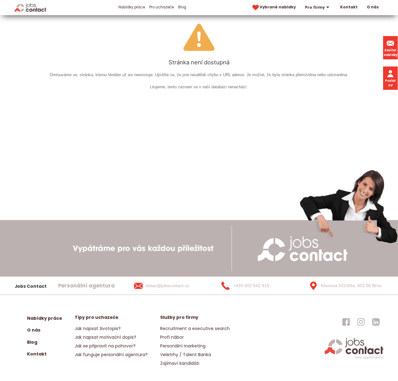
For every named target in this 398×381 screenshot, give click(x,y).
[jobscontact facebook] (346, 321)
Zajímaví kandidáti (179, 363)
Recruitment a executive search (195, 328)
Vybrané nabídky (278, 7)
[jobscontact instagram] (361, 321)
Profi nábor (172, 337)
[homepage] (354, 358)
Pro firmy (315, 7)
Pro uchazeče (161, 7)
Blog (182, 7)
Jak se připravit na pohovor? (105, 346)
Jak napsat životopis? (98, 328)
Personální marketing (183, 346)
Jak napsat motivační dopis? (105, 337)
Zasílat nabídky (390, 52)
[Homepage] (30, 7)
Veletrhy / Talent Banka (185, 354)
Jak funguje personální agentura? (111, 354)
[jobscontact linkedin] (375, 321)
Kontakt (349, 7)
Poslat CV (390, 83)
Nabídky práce (131, 7)
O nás (373, 7)
